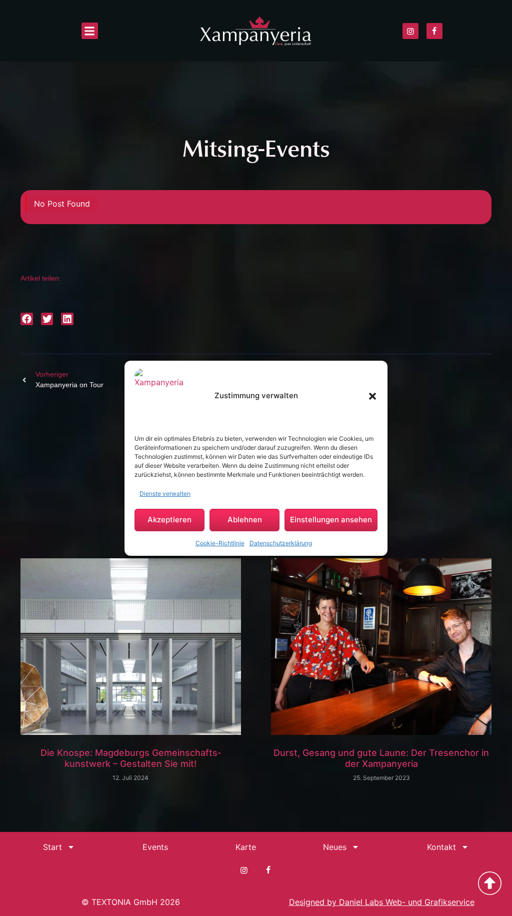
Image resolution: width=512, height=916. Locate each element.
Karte (246, 847)
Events (155, 847)
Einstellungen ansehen (331, 519)
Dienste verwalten (165, 493)
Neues (334, 847)
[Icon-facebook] (434, 31)
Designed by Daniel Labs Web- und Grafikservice (381, 902)
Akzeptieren (170, 519)
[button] (373, 396)
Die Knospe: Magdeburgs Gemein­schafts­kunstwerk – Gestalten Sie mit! (130, 758)
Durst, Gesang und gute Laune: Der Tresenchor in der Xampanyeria (381, 758)
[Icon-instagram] (410, 31)
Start (52, 847)
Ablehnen (245, 519)
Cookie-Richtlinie (220, 543)
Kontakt (441, 847)
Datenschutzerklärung (281, 543)
